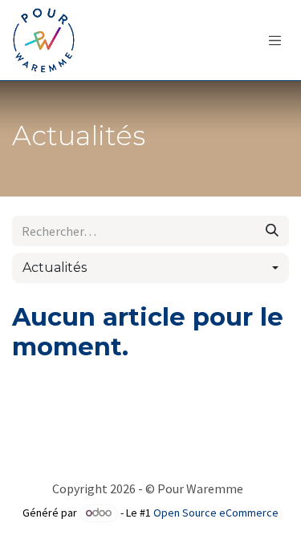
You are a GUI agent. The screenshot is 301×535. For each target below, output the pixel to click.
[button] (150, 268)
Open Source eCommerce (216, 512)
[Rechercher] (272, 231)
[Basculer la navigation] (275, 40)
